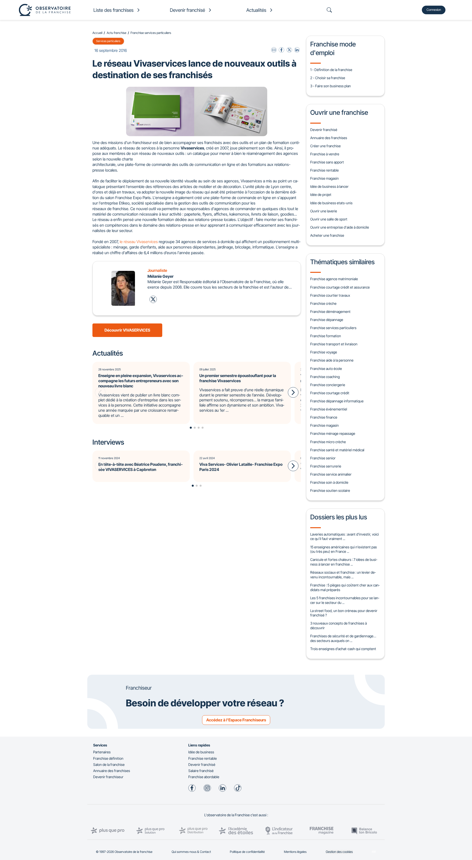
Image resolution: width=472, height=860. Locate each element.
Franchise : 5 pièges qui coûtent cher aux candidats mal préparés (345, 587)
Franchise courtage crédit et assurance (340, 287)
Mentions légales (295, 852)
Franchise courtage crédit (329, 393)
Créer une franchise (325, 146)
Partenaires (102, 752)
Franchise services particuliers (151, 33)
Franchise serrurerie (325, 466)
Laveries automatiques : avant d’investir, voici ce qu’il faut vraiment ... (344, 536)
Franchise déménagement (330, 311)
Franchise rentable (324, 170)
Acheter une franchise (327, 235)
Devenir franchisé (323, 130)
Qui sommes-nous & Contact (191, 852)
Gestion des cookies (339, 852)
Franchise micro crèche (328, 442)
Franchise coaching (325, 377)
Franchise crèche (323, 303)
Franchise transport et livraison (333, 344)
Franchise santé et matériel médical (337, 450)
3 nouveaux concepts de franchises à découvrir (338, 625)
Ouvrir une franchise (339, 112)
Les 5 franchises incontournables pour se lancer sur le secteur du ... (344, 600)
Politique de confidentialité (247, 852)
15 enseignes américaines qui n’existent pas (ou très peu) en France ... (343, 549)
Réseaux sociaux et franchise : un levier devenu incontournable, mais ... (343, 574)
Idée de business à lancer (329, 186)
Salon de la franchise (109, 764)
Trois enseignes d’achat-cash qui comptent (343, 649)
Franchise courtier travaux (330, 295)
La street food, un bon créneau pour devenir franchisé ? (343, 613)
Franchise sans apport (327, 162)
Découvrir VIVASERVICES (127, 330)
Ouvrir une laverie (323, 211)
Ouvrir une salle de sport (328, 219)
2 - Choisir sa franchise (327, 78)
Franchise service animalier (331, 474)
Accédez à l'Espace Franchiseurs (236, 719)
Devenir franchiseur (108, 777)
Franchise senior (323, 458)
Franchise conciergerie (327, 385)
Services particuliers (108, 41)
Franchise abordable (203, 777)
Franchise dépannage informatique (337, 401)
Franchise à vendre (324, 154)
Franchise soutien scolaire (330, 490)
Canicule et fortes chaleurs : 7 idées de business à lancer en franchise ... (343, 561)
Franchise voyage (323, 352)
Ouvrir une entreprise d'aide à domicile (339, 227)
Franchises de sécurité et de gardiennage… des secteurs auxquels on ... (343, 638)
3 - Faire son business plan (330, 86)
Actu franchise (116, 33)
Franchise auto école (326, 368)
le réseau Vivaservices (139, 241)
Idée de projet (320, 194)
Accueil (97, 33)
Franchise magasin (324, 178)
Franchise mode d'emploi (333, 48)
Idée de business (201, 752)
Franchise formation (325, 336)
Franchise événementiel (328, 409)
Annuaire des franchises (328, 138)
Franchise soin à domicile (329, 482)
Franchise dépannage (326, 320)
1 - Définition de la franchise (331, 70)
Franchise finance (323, 417)
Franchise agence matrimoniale (334, 279)
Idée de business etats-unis (331, 203)
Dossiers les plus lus (338, 517)
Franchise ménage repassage (332, 433)
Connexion (434, 10)
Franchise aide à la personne (332, 360)
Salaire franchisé (201, 771)
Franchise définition (108, 758)
